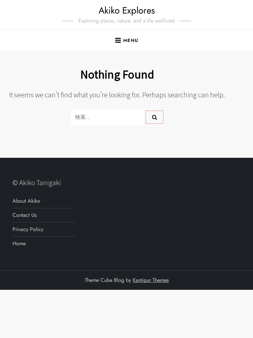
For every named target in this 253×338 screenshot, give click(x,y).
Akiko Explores (126, 10)
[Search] (154, 117)
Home (19, 243)
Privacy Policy (28, 229)
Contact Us (25, 215)
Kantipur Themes (151, 280)
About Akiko (26, 201)
